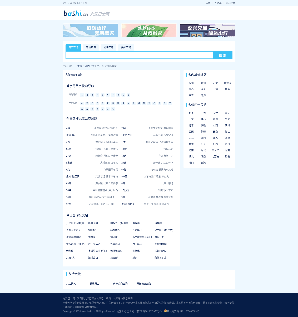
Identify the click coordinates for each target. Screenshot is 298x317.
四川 (227, 125)
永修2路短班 (128, 204)
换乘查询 (126, 47)
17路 (123, 142)
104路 (124, 149)
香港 (227, 156)
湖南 (203, 156)
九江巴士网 (99, 14)
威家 (134, 257)
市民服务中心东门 (142, 237)
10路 (68, 197)
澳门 (191, 162)
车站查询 (91, 47)
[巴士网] (76, 15)
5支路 (69, 162)
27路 (68, 156)
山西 (215, 125)
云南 (215, 131)
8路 (123, 183)
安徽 (203, 125)
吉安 (215, 83)
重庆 (227, 113)
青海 (215, 119)
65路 (68, 149)
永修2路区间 (73, 176)
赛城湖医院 (161, 244)
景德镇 (227, 83)
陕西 (203, 119)
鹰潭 (203, 95)
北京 (191, 113)
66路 (123, 169)
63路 (68, 183)
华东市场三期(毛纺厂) (78, 244)
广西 (215, 144)
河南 (227, 150)
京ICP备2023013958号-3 (149, 311)
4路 (68, 128)
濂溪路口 (93, 257)
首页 (208, 3)
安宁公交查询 (120, 283)
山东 (191, 119)
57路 (68, 204)
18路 (123, 156)
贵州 (227, 144)
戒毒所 (114, 257)
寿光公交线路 (144, 283)
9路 (68, 169)
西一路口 (137, 244)
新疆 (203, 131)
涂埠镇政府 (116, 251)
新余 (227, 89)
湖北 (191, 156)
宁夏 (227, 119)
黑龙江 (215, 150)
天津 (215, 113)
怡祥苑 (158, 223)
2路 (68, 142)
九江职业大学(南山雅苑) (79, 223)
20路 (123, 162)
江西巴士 (90, 66)
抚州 (191, 83)
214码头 (70, 257)
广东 (203, 144)
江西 (203, 138)
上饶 (215, 89)
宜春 (191, 95)
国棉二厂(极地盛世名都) (123, 223)
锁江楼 (114, 237)
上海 (203, 113)
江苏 (215, 138)
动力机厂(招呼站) (164, 230)
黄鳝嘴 (136, 251)
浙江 (227, 131)
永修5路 (70, 135)
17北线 (125, 190)
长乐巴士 (94, 283)
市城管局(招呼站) (97, 251)
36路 (68, 190)
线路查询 (108, 47)
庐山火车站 (94, 244)
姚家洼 (92, 237)
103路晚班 (126, 135)
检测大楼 (93, 223)
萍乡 (203, 89)
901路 (124, 176)
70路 (123, 128)
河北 (203, 150)
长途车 (218, 3)
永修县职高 (161, 257)
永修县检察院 (73, 237)
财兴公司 (159, 237)
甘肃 (191, 144)
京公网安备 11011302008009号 (183, 311)
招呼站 (92, 230)
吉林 (191, 138)
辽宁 (191, 125)
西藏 (191, 131)
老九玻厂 (71, 251)
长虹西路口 (161, 251)
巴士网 (78, 66)
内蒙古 (215, 156)
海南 (191, 150)
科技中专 (115, 230)
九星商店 (115, 244)
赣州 (203, 83)
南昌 (191, 89)
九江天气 (71, 283)
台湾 (203, 162)
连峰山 (136, 223)
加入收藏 (230, 3)
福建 (227, 138)
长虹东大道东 (73, 230)
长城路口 (137, 230)
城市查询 (73, 47)
